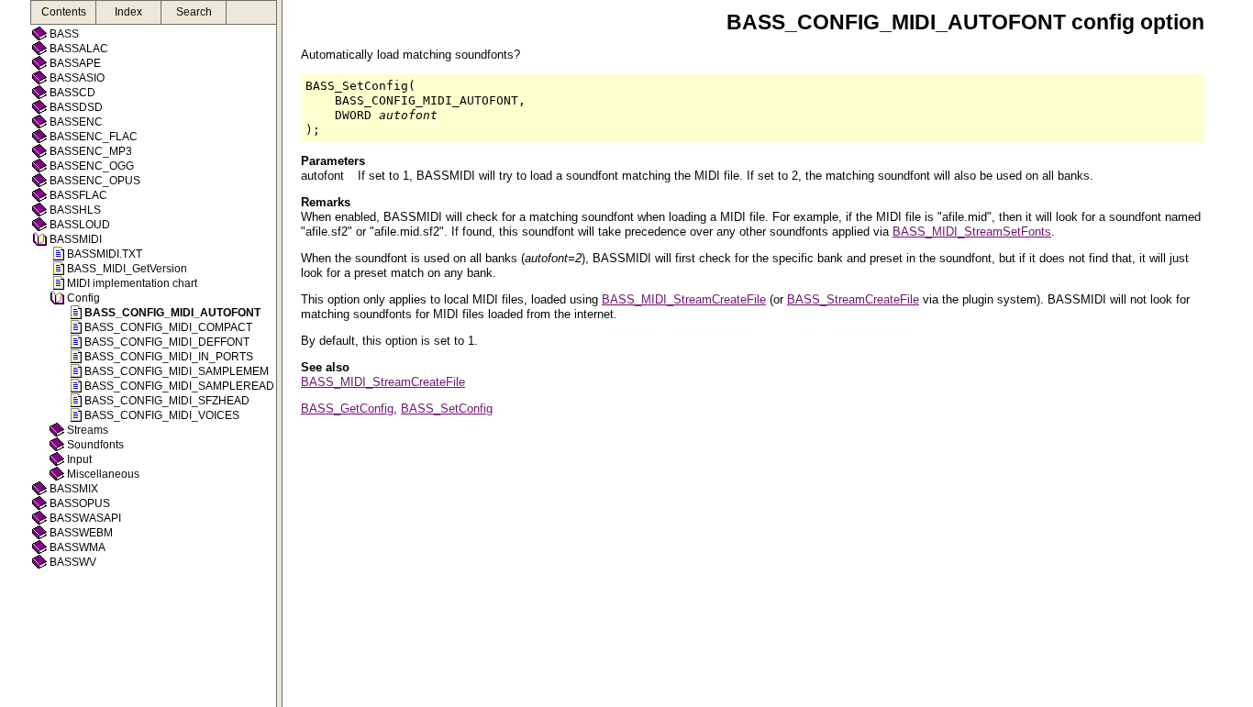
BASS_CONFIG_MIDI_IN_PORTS (168, 356)
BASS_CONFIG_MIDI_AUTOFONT (172, 312)
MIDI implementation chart (132, 283)
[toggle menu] (279, 353)
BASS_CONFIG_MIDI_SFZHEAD (166, 400)
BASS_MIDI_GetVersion (127, 268)
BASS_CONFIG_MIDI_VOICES (161, 415)
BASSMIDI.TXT (104, 254)
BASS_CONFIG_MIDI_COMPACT (168, 327)
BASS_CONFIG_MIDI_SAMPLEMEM (176, 371)
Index (128, 12)
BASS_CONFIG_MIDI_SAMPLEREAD (179, 386)
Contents (63, 12)
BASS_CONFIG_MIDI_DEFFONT (166, 342)
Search (194, 12)
